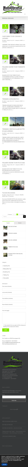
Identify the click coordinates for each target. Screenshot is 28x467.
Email (3, 394)
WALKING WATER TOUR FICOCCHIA (13, 163)
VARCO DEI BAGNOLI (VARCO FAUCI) (9, 421)
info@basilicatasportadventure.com (12, 342)
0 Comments (11, 196)
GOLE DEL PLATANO (12, 226)
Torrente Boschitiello (8, 193)
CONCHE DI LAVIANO (12, 233)
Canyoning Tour (6, 265)
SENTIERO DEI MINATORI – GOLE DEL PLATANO (12, 428)
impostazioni (4, 461)
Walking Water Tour (7, 268)
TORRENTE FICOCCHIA (13, 247)
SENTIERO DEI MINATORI (7, 424)
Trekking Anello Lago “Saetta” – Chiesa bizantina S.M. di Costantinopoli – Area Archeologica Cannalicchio (13, 432)
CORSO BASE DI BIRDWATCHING (9, 436)
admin (4, 40)
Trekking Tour (6, 275)
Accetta (4, 464)
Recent (19, 223)
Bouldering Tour (6, 272)
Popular (8, 223)
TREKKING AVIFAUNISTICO (10, 99)
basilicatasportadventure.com (10, 344)
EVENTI (21, 40)
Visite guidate (6, 278)
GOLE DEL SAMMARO (12, 240)
